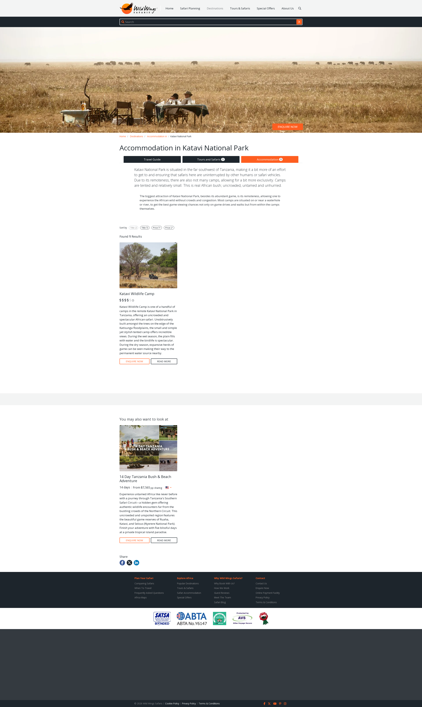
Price (155, 227)
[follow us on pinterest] (280, 703)
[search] (299, 21)
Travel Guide (152, 159)
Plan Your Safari (144, 578)
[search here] (299, 8)
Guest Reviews (221, 592)
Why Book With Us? (224, 583)
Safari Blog (220, 602)
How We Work (221, 588)
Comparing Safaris (144, 583)
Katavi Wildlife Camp (137, 293)
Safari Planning (190, 8)
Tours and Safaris (210, 159)
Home (169, 8)
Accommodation (269, 159)
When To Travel (143, 588)
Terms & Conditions (266, 602)
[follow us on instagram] (285, 703)
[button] (168, 487)
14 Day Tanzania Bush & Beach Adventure (145, 478)
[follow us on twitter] (269, 703)
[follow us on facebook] (264, 703)
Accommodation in (157, 136)
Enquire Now (262, 588)
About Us (288, 8)
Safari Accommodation (189, 592)
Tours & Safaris (240, 8)
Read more (164, 361)
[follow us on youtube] (275, 703)
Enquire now (288, 127)
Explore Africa (185, 578)
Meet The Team (222, 597)
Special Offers (266, 8)
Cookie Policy (172, 703)
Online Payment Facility (268, 592)
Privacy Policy (263, 597)
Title (132, 227)
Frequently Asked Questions (149, 592)
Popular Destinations (188, 583)
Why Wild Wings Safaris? (228, 578)
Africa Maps (141, 597)
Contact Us (261, 583)
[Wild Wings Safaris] (139, 8)
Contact (260, 578)
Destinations (215, 8)
